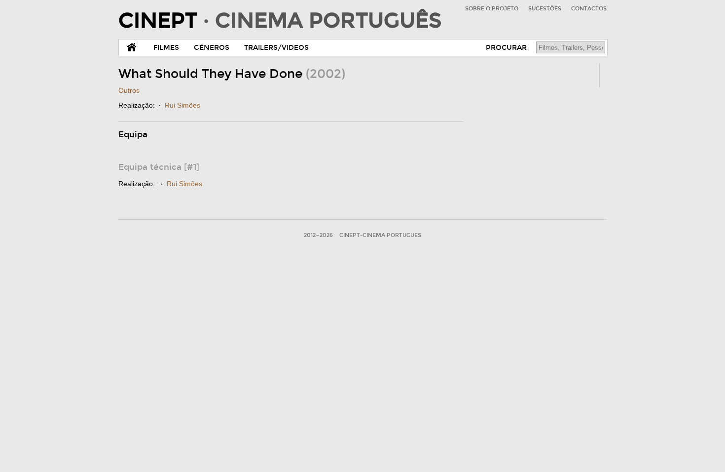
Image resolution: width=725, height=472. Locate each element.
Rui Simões (182, 105)
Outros (129, 90)
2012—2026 (318, 235)
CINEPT (279, 20)
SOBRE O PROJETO (491, 8)
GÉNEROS (211, 47)
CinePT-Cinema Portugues (380, 235)
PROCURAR (506, 47)
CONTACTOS (589, 8)
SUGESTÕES (544, 8)
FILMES (166, 47)
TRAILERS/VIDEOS (276, 47)
